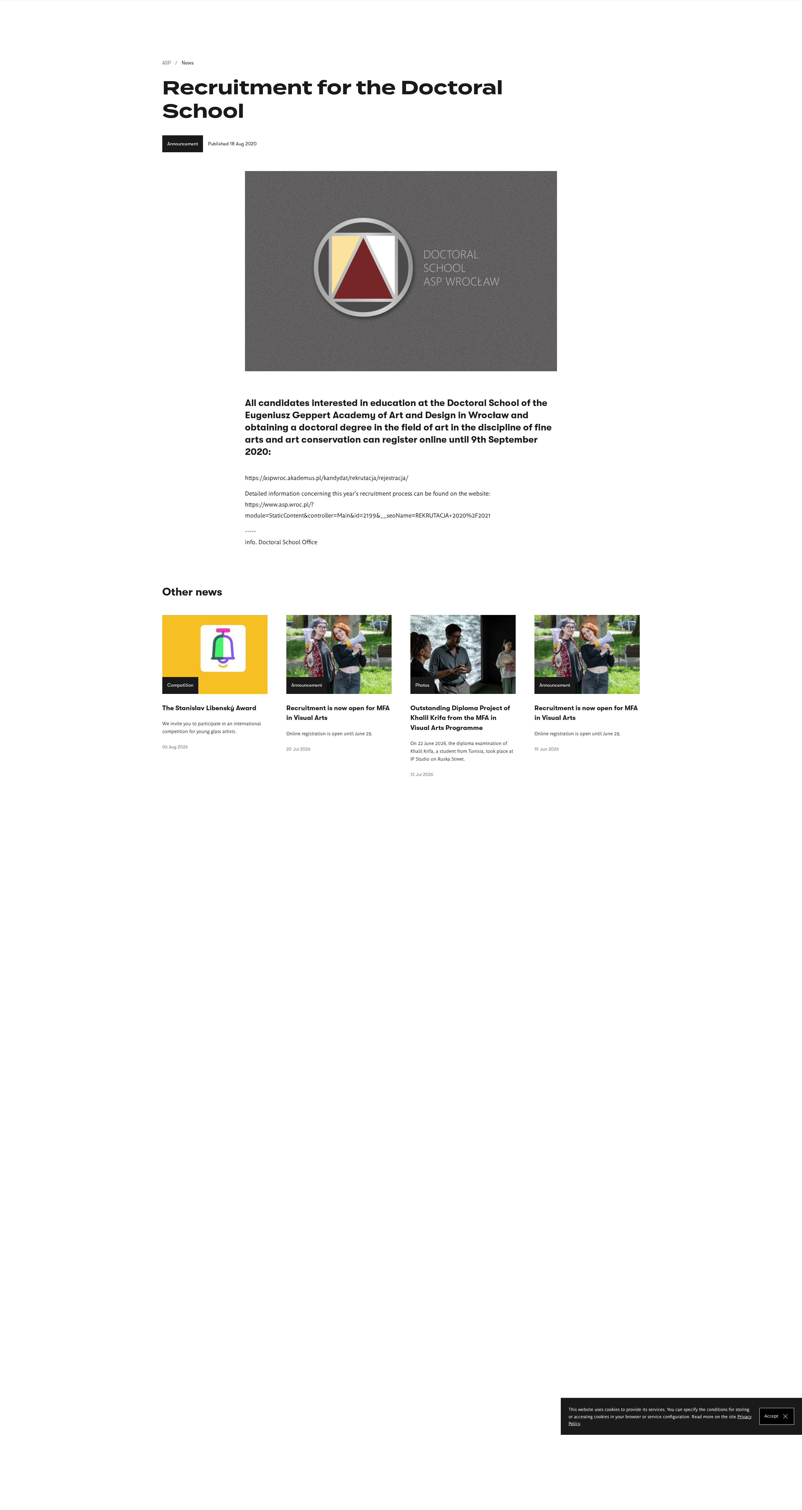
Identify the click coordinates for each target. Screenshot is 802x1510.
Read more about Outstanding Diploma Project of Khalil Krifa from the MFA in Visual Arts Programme (463, 696)
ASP (166, 63)
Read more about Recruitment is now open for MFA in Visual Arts (339, 683)
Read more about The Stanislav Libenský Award (215, 682)
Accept (771, 1415)
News (188, 63)
